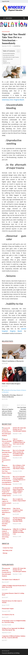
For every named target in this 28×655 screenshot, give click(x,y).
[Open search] (24, 18)
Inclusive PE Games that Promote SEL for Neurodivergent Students (19, 429)
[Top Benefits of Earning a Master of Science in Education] (14, 391)
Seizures (5, 61)
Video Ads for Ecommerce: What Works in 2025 (18, 510)
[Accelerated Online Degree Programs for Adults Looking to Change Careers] (7, 488)
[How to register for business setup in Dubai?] (7, 499)
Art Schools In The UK (8, 614)
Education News (6, 31)
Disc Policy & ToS (7, 550)
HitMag (17, 653)
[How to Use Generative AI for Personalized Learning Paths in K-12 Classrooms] (7, 476)
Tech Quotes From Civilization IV (11, 579)
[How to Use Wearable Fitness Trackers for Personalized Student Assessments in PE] (7, 450)
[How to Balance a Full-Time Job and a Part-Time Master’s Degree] (7, 465)
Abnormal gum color (8, 59)
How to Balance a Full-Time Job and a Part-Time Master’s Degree (19, 467)
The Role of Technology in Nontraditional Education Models (19, 519)
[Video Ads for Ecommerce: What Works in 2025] (7, 508)
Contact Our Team (8, 547)
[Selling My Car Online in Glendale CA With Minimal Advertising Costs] (7, 529)
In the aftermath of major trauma (11, 57)
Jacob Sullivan (17, 46)
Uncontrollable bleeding (8, 53)
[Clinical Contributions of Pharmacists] (14, 352)
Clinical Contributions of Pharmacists (13, 361)
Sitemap (5, 553)
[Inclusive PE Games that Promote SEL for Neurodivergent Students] (7, 428)
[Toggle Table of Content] (17, 51)
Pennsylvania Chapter (8, 608)
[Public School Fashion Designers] (14, 374)
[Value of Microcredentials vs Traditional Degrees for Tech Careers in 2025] (7, 439)
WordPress (10, 653)
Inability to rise (6, 62)
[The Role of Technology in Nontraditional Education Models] (7, 518)
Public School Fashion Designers (11, 383)
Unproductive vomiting (8, 55)
